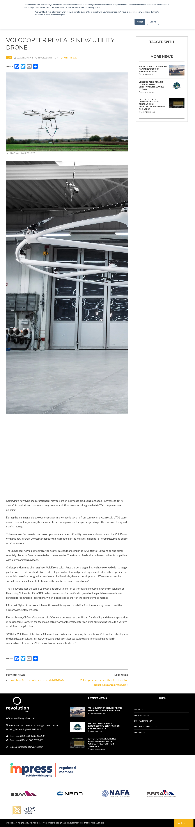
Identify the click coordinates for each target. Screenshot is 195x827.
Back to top (183, 823)
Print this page (70, 58)
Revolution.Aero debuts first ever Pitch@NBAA (36, 680)
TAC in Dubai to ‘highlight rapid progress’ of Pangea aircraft (153, 69)
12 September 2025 (97, 749)
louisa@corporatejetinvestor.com (26, 746)
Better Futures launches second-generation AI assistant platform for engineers (152, 104)
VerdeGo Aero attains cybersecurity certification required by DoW (151, 86)
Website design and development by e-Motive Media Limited (76, 823)
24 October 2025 (96, 731)
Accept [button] (140, 21)
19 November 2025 (97, 713)
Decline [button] (153, 21)
